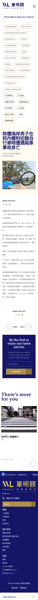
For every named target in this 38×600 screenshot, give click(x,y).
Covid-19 (24, 39)
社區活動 (5, 547)
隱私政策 (14, 588)
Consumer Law (10, 39)
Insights (7, 64)
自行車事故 (8, 108)
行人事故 (21, 108)
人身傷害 (5, 513)
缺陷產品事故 (23, 102)
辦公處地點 (6, 543)
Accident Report (10, 26)
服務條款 (23, 588)
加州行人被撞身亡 (10, 436)
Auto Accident (26, 26)
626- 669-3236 (20, 294)
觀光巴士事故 (9, 114)
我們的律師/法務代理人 (10, 536)
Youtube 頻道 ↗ (8, 566)
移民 (4, 520)
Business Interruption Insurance (15, 33)
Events (24, 51)
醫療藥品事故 (9, 120)
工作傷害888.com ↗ (9, 570)
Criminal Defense (10, 45)
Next (34, 464)
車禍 (20, 114)
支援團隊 (5, 540)
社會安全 (5, 524)
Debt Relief (25, 45)
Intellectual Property (22, 64)
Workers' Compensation (13, 89)
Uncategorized (10, 83)
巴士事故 (21, 95)
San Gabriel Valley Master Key (15, 76)
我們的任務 (6, 533)
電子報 (4, 563)
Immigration (25, 58)
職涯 (4, 550)
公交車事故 (8, 95)
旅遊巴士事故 (9, 102)
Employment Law (10, 51)
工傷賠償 (5, 517)
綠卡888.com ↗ (8, 573)
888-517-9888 (12, 498)
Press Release (25, 70)
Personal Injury (10, 70)
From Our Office (10, 58)
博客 (4, 559)
